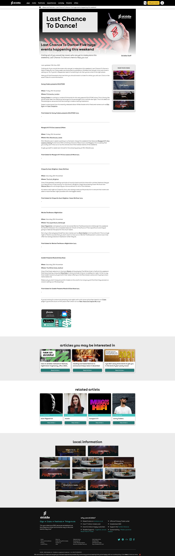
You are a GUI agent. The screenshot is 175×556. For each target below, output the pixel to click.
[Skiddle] (45, 515)
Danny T (50, 143)
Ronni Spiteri (83, 233)
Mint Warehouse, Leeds (54, 138)
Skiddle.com (18, 3)
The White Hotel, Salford (54, 268)
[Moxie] (75, 404)
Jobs (57, 544)
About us (58, 539)
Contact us (58, 542)
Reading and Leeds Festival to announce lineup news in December (86, 365)
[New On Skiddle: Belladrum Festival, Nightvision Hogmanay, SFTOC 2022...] (55, 355)
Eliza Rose (64, 273)
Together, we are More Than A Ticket (93, 530)
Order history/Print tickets (62, 541)
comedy (61, 3)
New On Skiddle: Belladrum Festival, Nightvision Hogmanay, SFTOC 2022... (54, 365)
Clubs (104, 300)
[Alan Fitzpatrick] (51, 404)
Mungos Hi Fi (102, 141)
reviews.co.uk (98, 521)
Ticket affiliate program (79, 542)
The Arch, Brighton (52, 179)
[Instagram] (130, 540)
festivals (41, 3)
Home (42, 539)
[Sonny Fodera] (123, 404)
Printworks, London (52, 94)
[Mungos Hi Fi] (99, 404)
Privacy (42, 542)
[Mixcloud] (127, 540)
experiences (51, 3)
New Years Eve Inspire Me (88, 301)
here (77, 113)
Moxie (69, 271)
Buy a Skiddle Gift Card (98, 544)
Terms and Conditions (46, 541)
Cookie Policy (44, 544)
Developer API (76, 541)
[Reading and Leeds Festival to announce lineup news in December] (87, 355)
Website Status (77, 539)
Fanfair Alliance (123, 527)
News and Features (49, 7)
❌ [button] (140, 554)
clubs (34, 3)
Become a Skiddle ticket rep (80, 544)
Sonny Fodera (46, 97)
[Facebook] (133, 540)
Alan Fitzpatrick (46, 226)
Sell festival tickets (96, 542)
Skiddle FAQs (95, 541)
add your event (153, 3)
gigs (28, 3)
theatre (69, 3)
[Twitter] (119, 540)
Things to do (70, 521)
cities (76, 3)
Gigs (42, 521)
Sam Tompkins (52, 106)
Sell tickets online (96, 539)
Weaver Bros (45, 186)
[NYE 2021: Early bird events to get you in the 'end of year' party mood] (119, 355)
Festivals (58, 521)
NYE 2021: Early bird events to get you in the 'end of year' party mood (119, 365)
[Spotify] (123, 540)
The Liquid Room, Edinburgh (55, 223)
